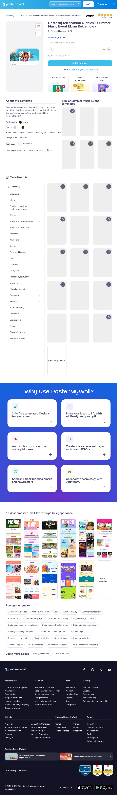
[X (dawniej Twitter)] (99, 669)
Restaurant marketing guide (17, 737)
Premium (88, 691)
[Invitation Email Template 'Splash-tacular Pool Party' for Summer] (31, 538)
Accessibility (10, 760)
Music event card (35, 645)
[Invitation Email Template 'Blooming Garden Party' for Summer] (48, 538)
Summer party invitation (18, 638)
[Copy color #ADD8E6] (14, 127)
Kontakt (8, 753)
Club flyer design (15, 645)
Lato (56, 612)
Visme (102, 724)
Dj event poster (61, 638)
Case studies (10, 694)
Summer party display (58, 618)
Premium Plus (90, 694)
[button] (36, 26)
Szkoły (87, 701)
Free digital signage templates (21, 631)
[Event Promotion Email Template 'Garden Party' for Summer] (31, 579)
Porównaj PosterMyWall (93, 717)
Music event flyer (42, 638)
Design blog (10, 731)
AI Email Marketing (43, 731)
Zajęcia (8, 727)
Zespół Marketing (62, 653)
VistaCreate (88, 727)
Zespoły (88, 698)
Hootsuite (103, 731)
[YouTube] (107, 669)
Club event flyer (77, 631)
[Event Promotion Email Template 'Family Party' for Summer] (48, 579)
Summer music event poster (52, 631)
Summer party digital (34, 618)
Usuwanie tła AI (67, 731)
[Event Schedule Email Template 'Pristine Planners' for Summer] (13, 579)
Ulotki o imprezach (40, 612)
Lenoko (25, 122)
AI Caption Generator (70, 737)
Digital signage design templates (22, 625)
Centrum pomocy (12, 757)
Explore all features (52, 704)
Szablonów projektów (53, 687)
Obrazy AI (39, 737)
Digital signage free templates (55, 625)
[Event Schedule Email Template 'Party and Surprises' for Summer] (66, 579)
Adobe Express (89, 731)
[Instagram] (90, 669)
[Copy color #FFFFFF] (18, 127)
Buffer (102, 727)
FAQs (7, 764)
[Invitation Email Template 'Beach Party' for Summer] (66, 538)
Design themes (51, 698)
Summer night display (91, 612)
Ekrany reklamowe (41, 653)
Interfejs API (10, 767)
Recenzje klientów (13, 708)
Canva (85, 724)
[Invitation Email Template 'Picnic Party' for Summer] (13, 538)
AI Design (39, 724)
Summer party (14, 618)
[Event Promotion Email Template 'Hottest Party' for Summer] (102, 538)
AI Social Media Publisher (46, 727)
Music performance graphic (85, 645)
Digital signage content (83, 618)
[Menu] (112, 4)
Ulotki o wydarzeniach (17, 612)
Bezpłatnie (89, 687)
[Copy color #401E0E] (22, 127)
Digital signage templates (84, 625)
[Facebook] (82, 669)
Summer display (70, 612)
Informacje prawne (13, 771)
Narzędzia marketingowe (55, 701)
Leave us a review (12, 701)
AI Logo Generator (68, 734)
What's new (10, 691)
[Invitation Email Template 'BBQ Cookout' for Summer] (84, 538)
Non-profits (89, 704)
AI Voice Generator (69, 727)
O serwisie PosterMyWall (16, 687)
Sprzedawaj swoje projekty (17, 704)
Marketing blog (11, 734)
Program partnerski (13, 698)
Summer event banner (58, 645)
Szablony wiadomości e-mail (56, 691)
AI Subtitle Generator (70, 724)
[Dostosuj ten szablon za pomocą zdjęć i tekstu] (23, 56)
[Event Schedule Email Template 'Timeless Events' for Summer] (84, 579)
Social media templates (54, 694)
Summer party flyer (82, 638)
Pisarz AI (39, 734)
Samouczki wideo (12, 724)
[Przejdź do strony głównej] (12, 4)
